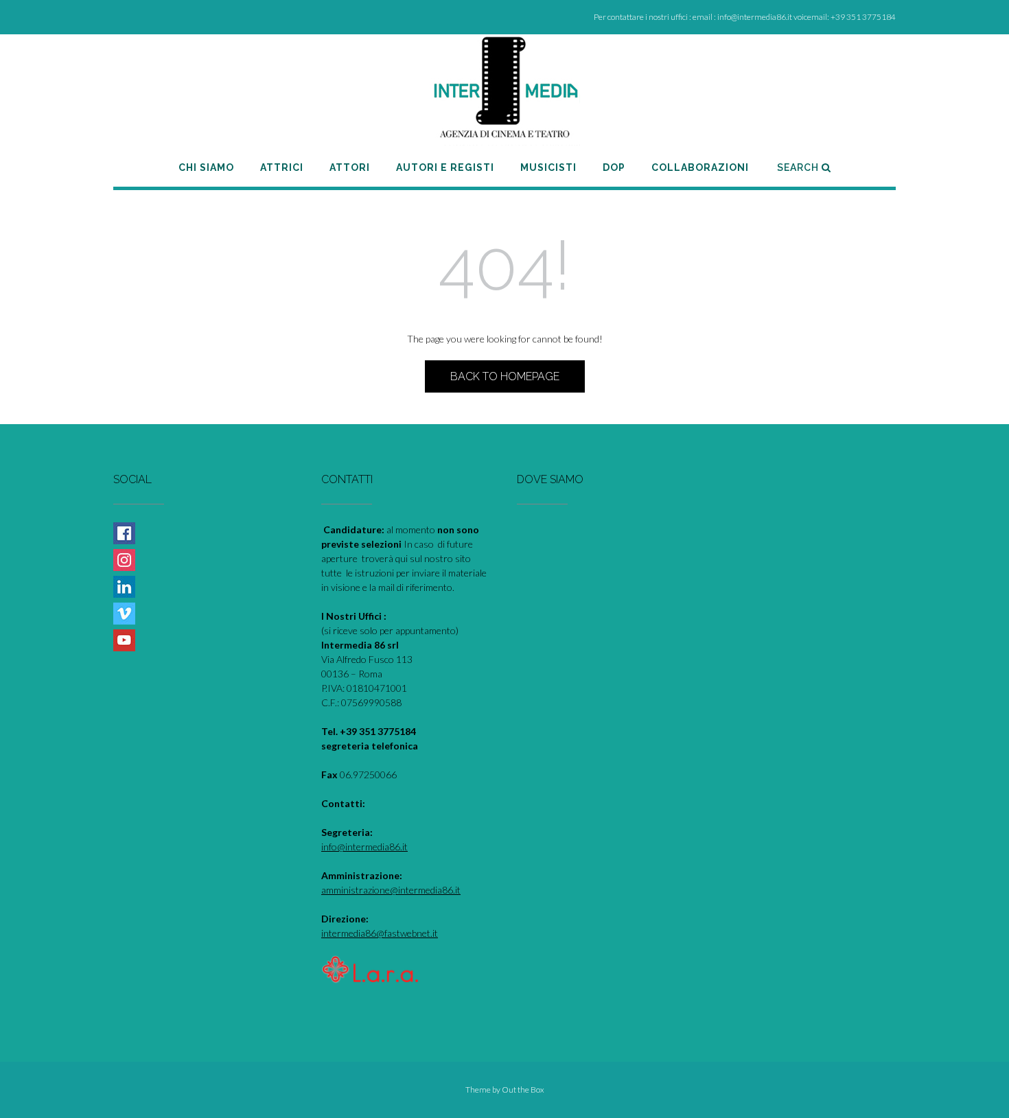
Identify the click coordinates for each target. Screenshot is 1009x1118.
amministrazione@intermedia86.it (391, 890)
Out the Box (523, 1089)
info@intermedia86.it (364, 846)
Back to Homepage (504, 376)
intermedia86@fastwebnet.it (379, 933)
